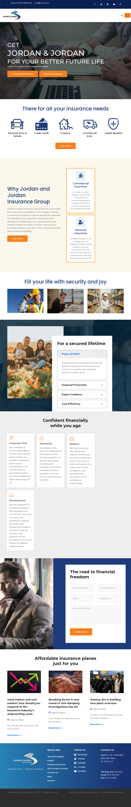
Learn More (65, 146)
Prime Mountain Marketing (113, 792)
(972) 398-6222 (113, 775)
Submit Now (81, 631)
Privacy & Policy (15, 769)
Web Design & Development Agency (84, 792)
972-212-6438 (110, 778)
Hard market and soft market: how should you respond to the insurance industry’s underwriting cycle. (23, 707)
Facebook (82, 754)
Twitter (81, 759)
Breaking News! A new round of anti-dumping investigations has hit (64, 703)
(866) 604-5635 (116, 772)
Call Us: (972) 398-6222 (21, 3)
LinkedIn (81, 763)
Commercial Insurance (22, 74)
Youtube (82, 771)
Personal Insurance (53, 74)
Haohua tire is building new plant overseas (105, 701)
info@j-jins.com (42, 3)
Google (81, 767)
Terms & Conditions (34, 769)
